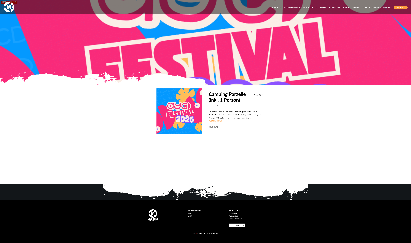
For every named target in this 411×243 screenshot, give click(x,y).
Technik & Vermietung (371, 7)
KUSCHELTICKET (215, 121)
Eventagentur (276, 7)
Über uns (191, 213)
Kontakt (387, 7)
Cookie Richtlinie (235, 219)
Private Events (309, 7)
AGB (190, 216)
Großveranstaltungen (339, 7)
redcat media (212, 234)
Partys (323, 7)
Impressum (233, 213)
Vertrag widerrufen (237, 225)
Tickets (400, 7)
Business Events (291, 7)
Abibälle (355, 7)
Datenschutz (234, 216)
